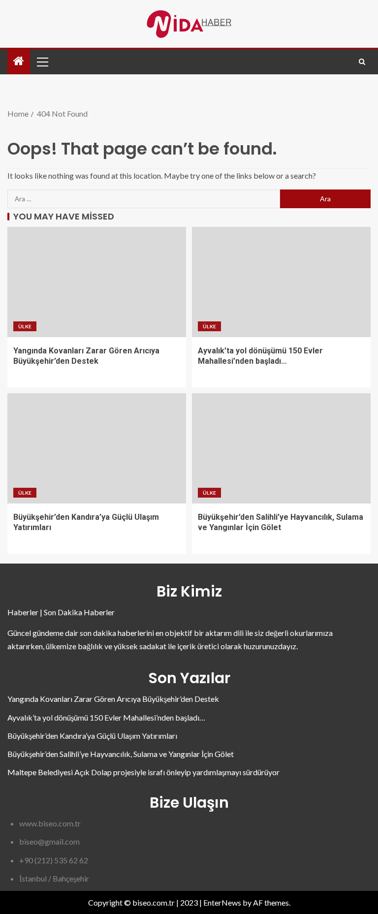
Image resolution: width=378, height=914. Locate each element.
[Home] (18, 61)
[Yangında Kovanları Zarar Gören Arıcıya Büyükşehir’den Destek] (96, 282)
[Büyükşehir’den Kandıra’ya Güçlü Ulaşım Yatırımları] (96, 448)
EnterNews (222, 902)
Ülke (25, 326)
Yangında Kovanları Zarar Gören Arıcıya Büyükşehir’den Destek (113, 698)
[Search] (362, 61)
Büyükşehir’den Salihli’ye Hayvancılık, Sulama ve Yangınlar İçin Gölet (120, 753)
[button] (42, 61)
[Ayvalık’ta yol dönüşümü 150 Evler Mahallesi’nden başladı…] (281, 282)
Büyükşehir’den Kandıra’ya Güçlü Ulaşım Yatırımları (92, 735)
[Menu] (42, 61)
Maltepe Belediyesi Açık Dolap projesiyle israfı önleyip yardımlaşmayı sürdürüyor (143, 772)
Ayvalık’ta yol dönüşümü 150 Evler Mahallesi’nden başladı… (106, 717)
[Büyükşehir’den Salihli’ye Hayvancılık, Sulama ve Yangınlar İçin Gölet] (281, 448)
